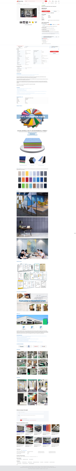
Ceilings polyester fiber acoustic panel (52, 452)
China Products (26, 466)
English (24, 467)
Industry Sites (42, 466)
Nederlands (39, 467)
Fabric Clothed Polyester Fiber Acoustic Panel (21, 452)
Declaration (44, 468)
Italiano (35, 467)
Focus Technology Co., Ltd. (34, 468)
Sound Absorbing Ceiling (19, 459)
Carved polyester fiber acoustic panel (52, 451)
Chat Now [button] (55, 11)
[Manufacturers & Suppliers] (20, 1)
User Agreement (41, 468)
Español (26, 467)
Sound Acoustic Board (19, 463)
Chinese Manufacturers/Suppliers (31, 466)
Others (28, 453)
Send (21, 420)
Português (28, 467)
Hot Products (23, 466)
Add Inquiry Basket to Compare (28, 24)
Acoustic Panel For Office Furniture (41, 452)
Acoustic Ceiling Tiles (31, 459)
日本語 (44, 467)
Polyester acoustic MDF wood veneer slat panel (21, 451)
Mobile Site (51, 466)
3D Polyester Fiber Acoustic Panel (41, 451)
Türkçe (49, 467)
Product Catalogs (25, 450)
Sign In (42, 43)
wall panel (28, 452)
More (17, 464)
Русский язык (33, 467)
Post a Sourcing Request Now (33, 420)
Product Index (48, 466)
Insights (53, 466)
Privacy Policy (47, 468)
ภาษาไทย (47, 467)
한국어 (42, 467)
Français (30, 467)
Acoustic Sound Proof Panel (25, 463)
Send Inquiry (46, 11)
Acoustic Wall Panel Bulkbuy (31, 463)
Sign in (58, 1)
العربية (41, 467)
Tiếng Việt (51, 467)
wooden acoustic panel (19, 453)
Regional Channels (45, 466)
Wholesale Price (39, 466)
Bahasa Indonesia (54, 467)
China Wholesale (35, 466)
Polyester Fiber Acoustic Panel (30, 451)
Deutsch (37, 467)
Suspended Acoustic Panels (25, 459)
